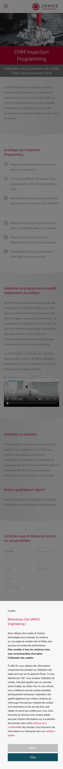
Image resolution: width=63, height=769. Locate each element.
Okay (33, 757)
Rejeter (33, 747)
